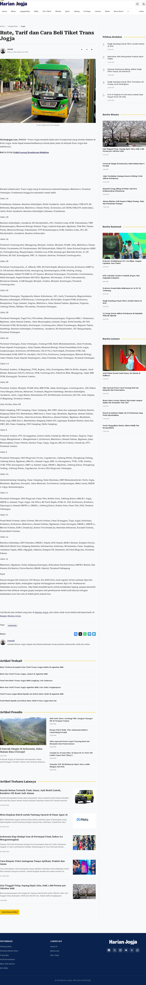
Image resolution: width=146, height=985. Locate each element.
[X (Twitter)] (114, 950)
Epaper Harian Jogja (10, 616)
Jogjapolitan (25, 11)
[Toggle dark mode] (143, 4)
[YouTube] (126, 950)
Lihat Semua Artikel (9, 912)
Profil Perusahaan (7, 959)
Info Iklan (4, 968)
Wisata (58, 11)
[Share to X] (80, 634)
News (13, 11)
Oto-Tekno (47, 11)
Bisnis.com (54, 951)
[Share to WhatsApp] (85, 634)
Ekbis (36, 11)
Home (4, 11)
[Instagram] (120, 950)
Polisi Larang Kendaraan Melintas (31, 152)
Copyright (4, 955)
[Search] (137, 4)
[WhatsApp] (137, 950)
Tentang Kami (6, 946)
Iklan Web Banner (7, 964)
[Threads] (131, 950)
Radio (107, 11)
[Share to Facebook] (75, 634)
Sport (67, 11)
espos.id (53, 946)
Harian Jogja (41, 612)
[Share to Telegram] (94, 634)
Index (141, 11)
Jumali (10, 49)
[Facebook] (109, 950)
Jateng (77, 11)
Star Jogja (54, 955)
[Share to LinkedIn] (89, 634)
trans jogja (12, 625)
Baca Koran (118, 11)
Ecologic (87, 11)
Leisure (98, 11)
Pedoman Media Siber (9, 951)
